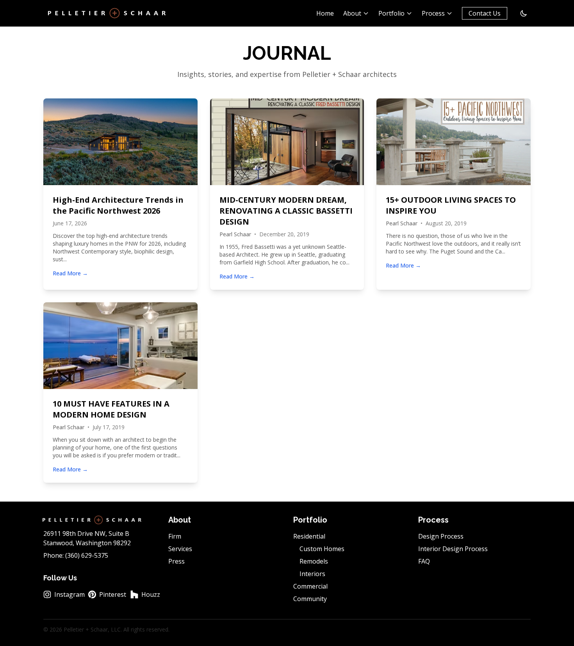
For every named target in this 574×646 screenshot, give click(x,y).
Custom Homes (321, 548)
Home (325, 13)
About (352, 13)
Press (176, 561)
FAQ (424, 561)
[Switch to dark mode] (524, 13)
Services (180, 548)
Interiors (312, 573)
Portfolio (391, 13)
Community (310, 598)
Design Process (440, 536)
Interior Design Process (453, 548)
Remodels (313, 561)
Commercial (310, 586)
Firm (174, 536)
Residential (309, 536)
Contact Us (485, 13)
